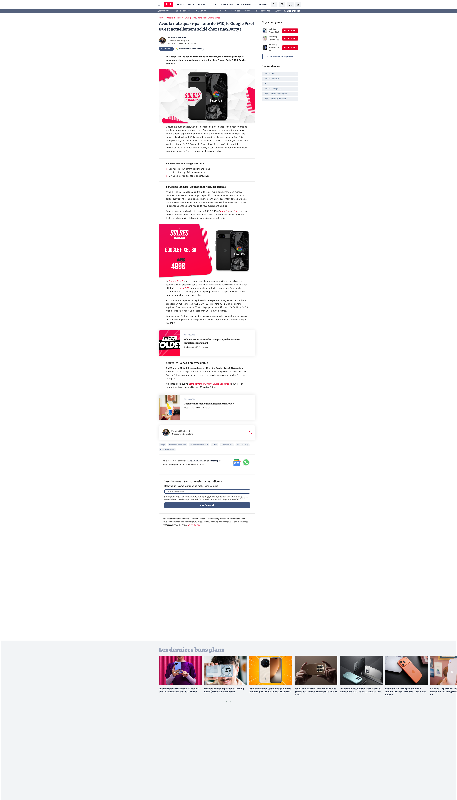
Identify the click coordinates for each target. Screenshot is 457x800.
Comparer (261, 5)
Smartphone (190, 18)
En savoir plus (194, 525)
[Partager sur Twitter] (451, 787)
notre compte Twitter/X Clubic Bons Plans (210, 384)
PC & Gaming (200, 11)
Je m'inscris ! (207, 505)
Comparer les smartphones (280, 56)
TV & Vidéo (235, 11)
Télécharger (244, 5)
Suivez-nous (166, 49)
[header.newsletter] (282, 4)
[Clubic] (168, 5)
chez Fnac (225, 211)
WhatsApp (215, 461)
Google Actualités (195, 461)
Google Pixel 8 (176, 281)
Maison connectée (262, 11)
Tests (191, 5)
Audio (247, 11)
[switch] (290, 4)
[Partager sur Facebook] (451, 779)
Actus (180, 5)
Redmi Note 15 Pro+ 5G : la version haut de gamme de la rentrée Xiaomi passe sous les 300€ (316, 691)
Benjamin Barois (178, 37)
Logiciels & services (182, 11)
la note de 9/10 (181, 288)
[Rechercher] (274, 4)
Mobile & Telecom (218, 11)
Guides (201, 5)
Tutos (213, 5)
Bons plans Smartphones (209, 18)
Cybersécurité (163, 11)
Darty (237, 211)
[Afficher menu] (159, 4)
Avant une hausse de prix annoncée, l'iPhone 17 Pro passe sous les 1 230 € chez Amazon (405, 691)
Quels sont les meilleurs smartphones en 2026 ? (209, 403)
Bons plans (227, 5)
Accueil (162, 18)
